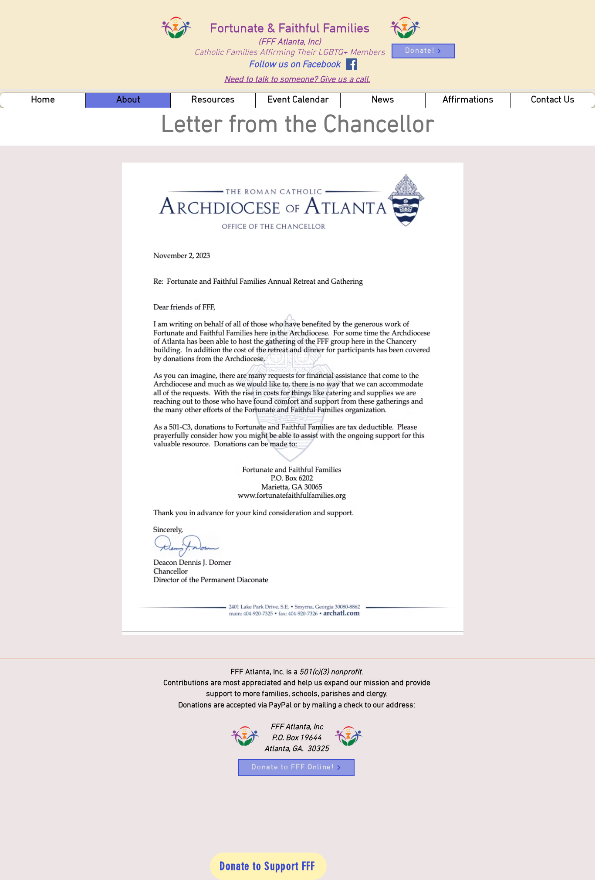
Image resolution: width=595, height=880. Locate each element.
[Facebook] (351, 64)
